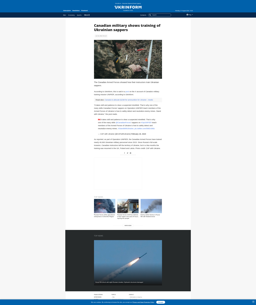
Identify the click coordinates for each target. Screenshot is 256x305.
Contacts (143, 15)
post (128, 92)
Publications (98, 294)
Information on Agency (136, 297)
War (64, 15)
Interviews (97, 297)
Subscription (67, 10)
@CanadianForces (123, 123)
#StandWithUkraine (126, 129)
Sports (79, 15)
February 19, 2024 (138, 134)
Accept (160, 302)
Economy (71, 15)
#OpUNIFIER (146, 123)
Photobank (84, 10)
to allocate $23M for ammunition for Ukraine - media (129, 100)
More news (128, 225)
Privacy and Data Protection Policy (143, 302)
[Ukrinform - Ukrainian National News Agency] (127, 7)
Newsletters (76, 10)
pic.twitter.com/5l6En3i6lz (144, 129)
